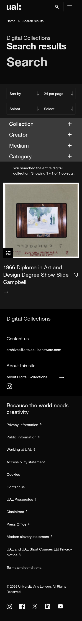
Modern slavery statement (28, 536)
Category (21, 156)
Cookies (13, 474)
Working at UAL (19, 449)
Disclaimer (15, 511)
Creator (19, 134)
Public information (21, 437)
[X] (35, 606)
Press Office (16, 524)
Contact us (16, 487)
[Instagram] (9, 386)
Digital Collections (29, 38)
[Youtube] (60, 606)
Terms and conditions (24, 567)
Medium (19, 145)
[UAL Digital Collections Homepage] (14, 7)
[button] (57, 7)
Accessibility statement (26, 462)
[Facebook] (22, 606)
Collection (22, 123)
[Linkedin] (47, 606)
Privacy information (22, 424)
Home (11, 21)
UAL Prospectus (20, 499)
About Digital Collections (27, 377)
